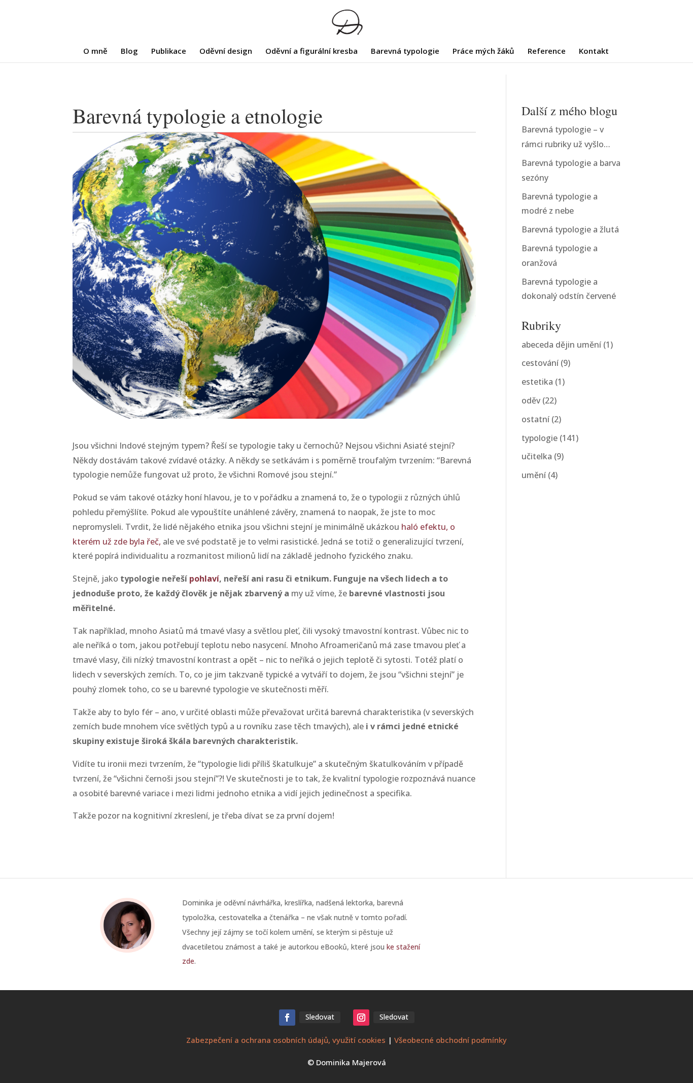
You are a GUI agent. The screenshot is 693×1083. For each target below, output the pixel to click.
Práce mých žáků (483, 51)
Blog (129, 51)
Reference (547, 51)
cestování (540, 362)
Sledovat (319, 1017)
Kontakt (594, 51)
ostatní (535, 419)
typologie (540, 438)
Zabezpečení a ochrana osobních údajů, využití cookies (286, 1040)
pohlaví (204, 578)
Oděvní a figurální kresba (311, 51)
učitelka (537, 456)
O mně (95, 51)
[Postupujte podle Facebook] (287, 1017)
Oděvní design (225, 51)
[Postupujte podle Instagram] (361, 1017)
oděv (531, 400)
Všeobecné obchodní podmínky (450, 1040)
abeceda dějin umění (561, 344)
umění (534, 475)
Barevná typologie (405, 51)
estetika (537, 381)
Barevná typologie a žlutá (570, 229)
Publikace (168, 51)
